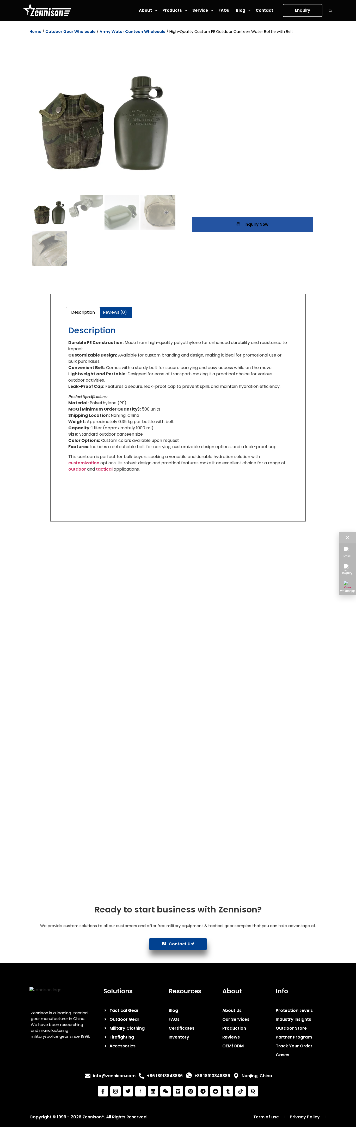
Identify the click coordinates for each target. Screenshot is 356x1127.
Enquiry (302, 10)
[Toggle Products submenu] (186, 10)
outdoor (77, 469)
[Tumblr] (228, 1091)
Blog (240, 10)
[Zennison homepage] (47, 10)
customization (83, 463)
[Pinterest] (190, 1091)
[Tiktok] (240, 1091)
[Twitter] (128, 1091)
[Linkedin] (153, 1091)
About (145, 10)
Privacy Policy (305, 1117)
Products (172, 10)
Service (200, 10)
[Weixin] (165, 1091)
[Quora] (253, 1091)
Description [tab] (83, 312)
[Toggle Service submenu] (212, 10)
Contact (264, 10)
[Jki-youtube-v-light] (140, 1091)
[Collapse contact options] (347, 537)
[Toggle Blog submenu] (249, 10)
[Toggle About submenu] (156, 10)
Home (35, 31)
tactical (104, 469)
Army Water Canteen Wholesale (132, 31)
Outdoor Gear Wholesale (70, 31)
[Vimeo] (178, 1091)
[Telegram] (203, 1091)
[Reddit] (215, 1091)
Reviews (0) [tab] (115, 312)
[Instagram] (115, 1091)
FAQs (223, 10)
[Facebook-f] (103, 1091)
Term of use (266, 1117)
